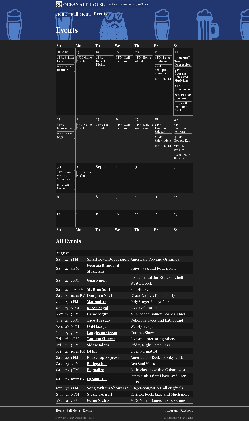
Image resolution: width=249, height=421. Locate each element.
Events (100, 14)
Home (62, 14)
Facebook (186, 410)
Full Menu (81, 14)
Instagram (171, 410)
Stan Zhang (186, 417)
